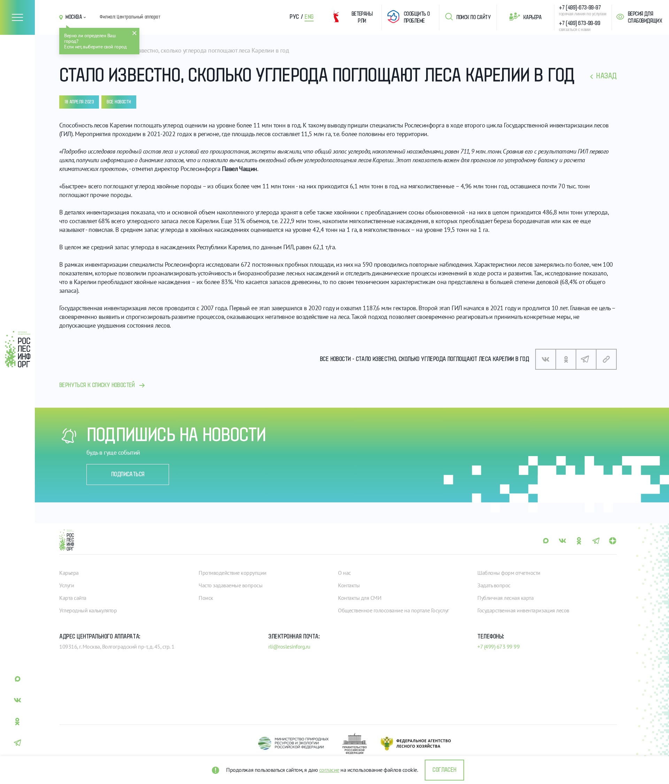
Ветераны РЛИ (362, 17)
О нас (344, 572)
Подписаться (127, 474)
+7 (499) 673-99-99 (579, 23)
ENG (309, 17)
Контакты (349, 585)
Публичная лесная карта (505, 597)
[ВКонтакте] (545, 359)
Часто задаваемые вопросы (230, 585)
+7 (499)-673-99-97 (580, 8)
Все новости (119, 102)
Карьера (532, 17)
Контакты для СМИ (359, 597)
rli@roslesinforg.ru (289, 646)
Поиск (206, 597)
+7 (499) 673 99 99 (498, 646)
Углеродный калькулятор (88, 610)
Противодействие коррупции (233, 572)
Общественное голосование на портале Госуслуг (393, 610)
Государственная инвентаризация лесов (523, 610)
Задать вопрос (493, 585)
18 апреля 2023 (79, 102)
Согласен (444, 770)
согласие (329, 769)
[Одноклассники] (565, 359)
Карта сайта (72, 597)
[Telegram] (586, 359)
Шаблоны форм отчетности (508, 572)
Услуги (66, 585)
